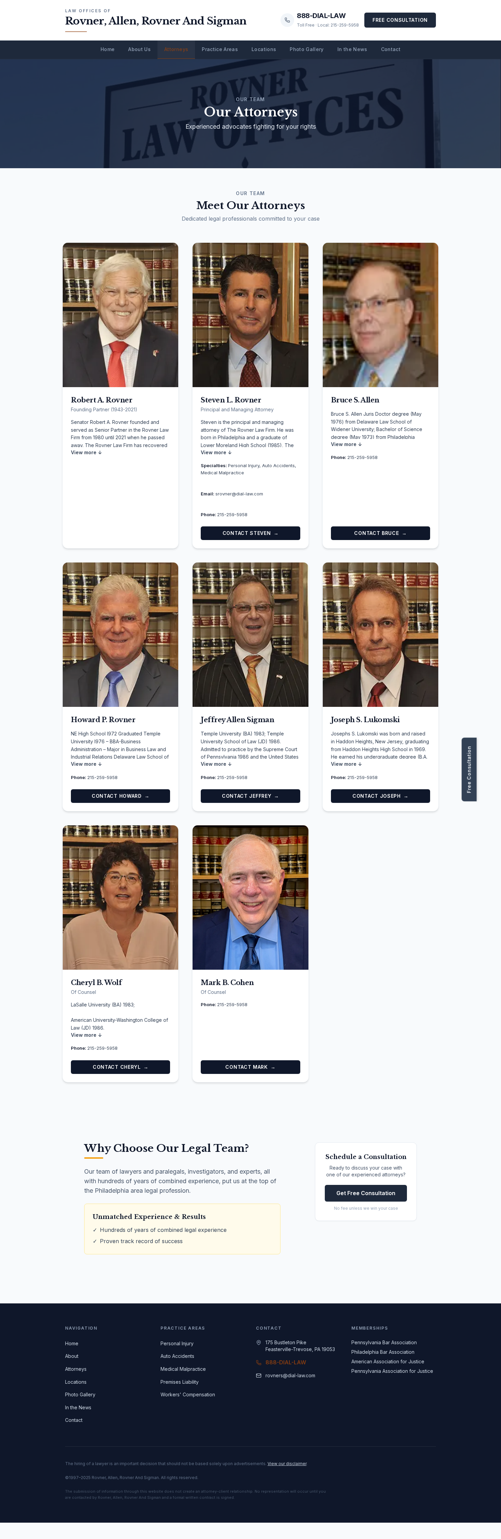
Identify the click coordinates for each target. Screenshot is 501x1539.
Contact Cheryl (121, 1067)
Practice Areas (220, 49)
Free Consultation (400, 20)
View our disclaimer (287, 1463)
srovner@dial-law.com (239, 493)
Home (108, 49)
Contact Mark (250, 1067)
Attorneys (176, 49)
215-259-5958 (232, 514)
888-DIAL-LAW (285, 1362)
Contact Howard (121, 796)
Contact (390, 49)
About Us (139, 49)
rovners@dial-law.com (290, 1375)
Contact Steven (251, 533)
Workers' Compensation (188, 1394)
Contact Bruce (380, 533)
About (71, 1356)
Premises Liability (180, 1382)
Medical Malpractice (183, 1369)
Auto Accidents (177, 1356)
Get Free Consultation (365, 1193)
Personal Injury (177, 1343)
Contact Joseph (380, 796)
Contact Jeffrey (250, 796)
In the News (352, 49)
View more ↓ (86, 452)
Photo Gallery (307, 49)
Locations (264, 49)
